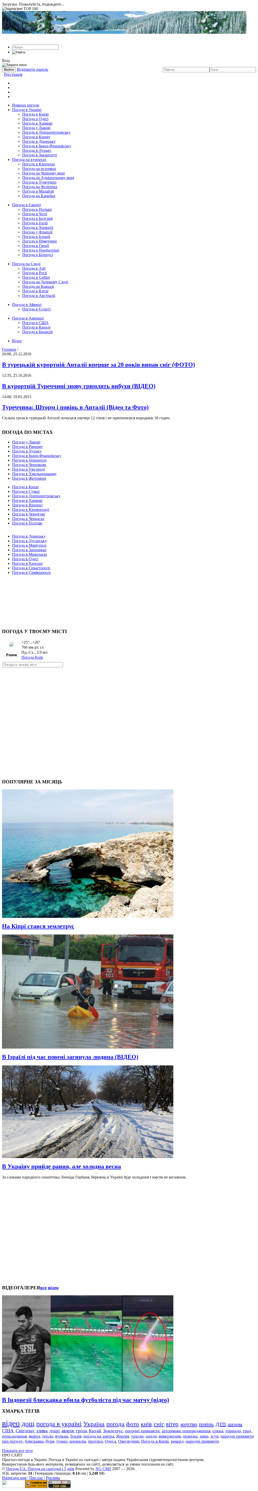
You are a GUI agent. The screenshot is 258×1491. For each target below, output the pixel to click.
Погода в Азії (33, 268)
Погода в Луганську (29, 541)
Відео (17, 341)
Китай (95, 1430)
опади (151, 1436)
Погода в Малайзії (38, 191)
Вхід (6, 60)
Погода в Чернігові (28, 514)
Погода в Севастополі (31, 568)
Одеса (110, 1441)
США (8, 1430)
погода (115, 1423)
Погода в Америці (28, 318)
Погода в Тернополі (29, 460)
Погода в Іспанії (36, 236)
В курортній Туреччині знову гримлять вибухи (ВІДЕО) (78, 386)
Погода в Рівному (27, 446)
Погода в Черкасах (28, 518)
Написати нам (14, 1478)
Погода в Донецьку (39, 141)
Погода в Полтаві (27, 523)
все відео (49, 1287)
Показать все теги (17, 1450)
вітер (172, 1424)
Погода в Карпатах (38, 164)
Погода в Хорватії (37, 227)
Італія (75, 1436)
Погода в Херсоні (27, 563)
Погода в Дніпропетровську (46, 132)
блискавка (34, 1441)
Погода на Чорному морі (43, 173)
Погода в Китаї (35, 291)
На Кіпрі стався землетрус (38, 926)
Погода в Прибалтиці (40, 250)
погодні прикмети (142, 1430)
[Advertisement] (129, 599)
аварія (67, 1430)
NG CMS (103, 1469)
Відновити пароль (32, 69)
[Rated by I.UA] (13, 1486)
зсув (214, 1436)
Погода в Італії (35, 223)
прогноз (95, 1441)
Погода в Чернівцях (29, 465)
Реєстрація (13, 74)
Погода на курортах (29, 159)
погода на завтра (98, 1436)
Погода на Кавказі (38, 286)
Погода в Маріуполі (29, 545)
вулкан (61, 1436)
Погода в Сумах (26, 491)
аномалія (77, 1441)
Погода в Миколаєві (29, 554)
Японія (122, 1436)
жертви (188, 1424)
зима (204, 1436)
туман (61, 1441)
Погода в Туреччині (39, 182)
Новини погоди (25, 105)
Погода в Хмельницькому (34, 474)
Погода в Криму (36, 137)
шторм (235, 1424)
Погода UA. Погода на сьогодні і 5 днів (40, 1469)
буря (50, 1441)
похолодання (14, 1436)
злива (41, 1430)
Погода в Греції (35, 246)
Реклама (53, 1478)
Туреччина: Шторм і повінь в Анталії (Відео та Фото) (75, 407)
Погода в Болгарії (37, 218)
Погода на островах (39, 168)
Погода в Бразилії (37, 332)
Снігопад (25, 1430)
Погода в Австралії (38, 295)
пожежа (190, 1436)
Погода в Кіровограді (30, 509)
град (247, 1430)
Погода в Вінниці (27, 505)
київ (146, 1424)
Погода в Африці (27, 304)
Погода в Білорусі (37, 255)
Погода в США (35, 323)
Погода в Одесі (35, 119)
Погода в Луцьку (37, 150)
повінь (206, 1424)
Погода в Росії (34, 273)
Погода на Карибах (38, 196)
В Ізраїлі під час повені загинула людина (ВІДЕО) (70, 1057)
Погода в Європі (26, 205)
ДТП (221, 1424)
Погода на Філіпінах (39, 187)
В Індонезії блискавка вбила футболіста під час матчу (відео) (85, 1400)
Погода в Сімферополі (31, 572)
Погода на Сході (26, 264)
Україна (93, 1423)
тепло (47, 1436)
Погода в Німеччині (39, 241)
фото (132, 1424)
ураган (137, 1436)
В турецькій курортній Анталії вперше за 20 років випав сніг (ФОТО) (98, 364)
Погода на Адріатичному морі (48, 178)
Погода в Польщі (37, 209)
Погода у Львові (36, 128)
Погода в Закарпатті (39, 155)
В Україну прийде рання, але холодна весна (61, 1166)
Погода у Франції (37, 232)
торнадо (233, 1430)
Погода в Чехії (34, 214)
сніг (159, 1424)
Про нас (36, 1478)
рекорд (177, 1441)
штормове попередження (186, 1430)
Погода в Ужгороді (28, 469)
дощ (28, 1424)
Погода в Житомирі (29, 478)
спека (217, 1430)
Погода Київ (32, 657)
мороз (34, 1436)
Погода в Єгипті (36, 309)
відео (11, 1423)
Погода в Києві (35, 114)
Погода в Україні (26, 110)
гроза (81, 1430)
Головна (9, 349)
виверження (170, 1436)
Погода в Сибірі (36, 277)
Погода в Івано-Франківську (46, 146)
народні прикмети (202, 1441)
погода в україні (58, 1424)
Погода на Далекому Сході (45, 282)
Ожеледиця (128, 1441)
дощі (54, 1430)
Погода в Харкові (37, 123)
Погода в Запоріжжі (29, 550)
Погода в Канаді (36, 327)
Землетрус (113, 1430)
